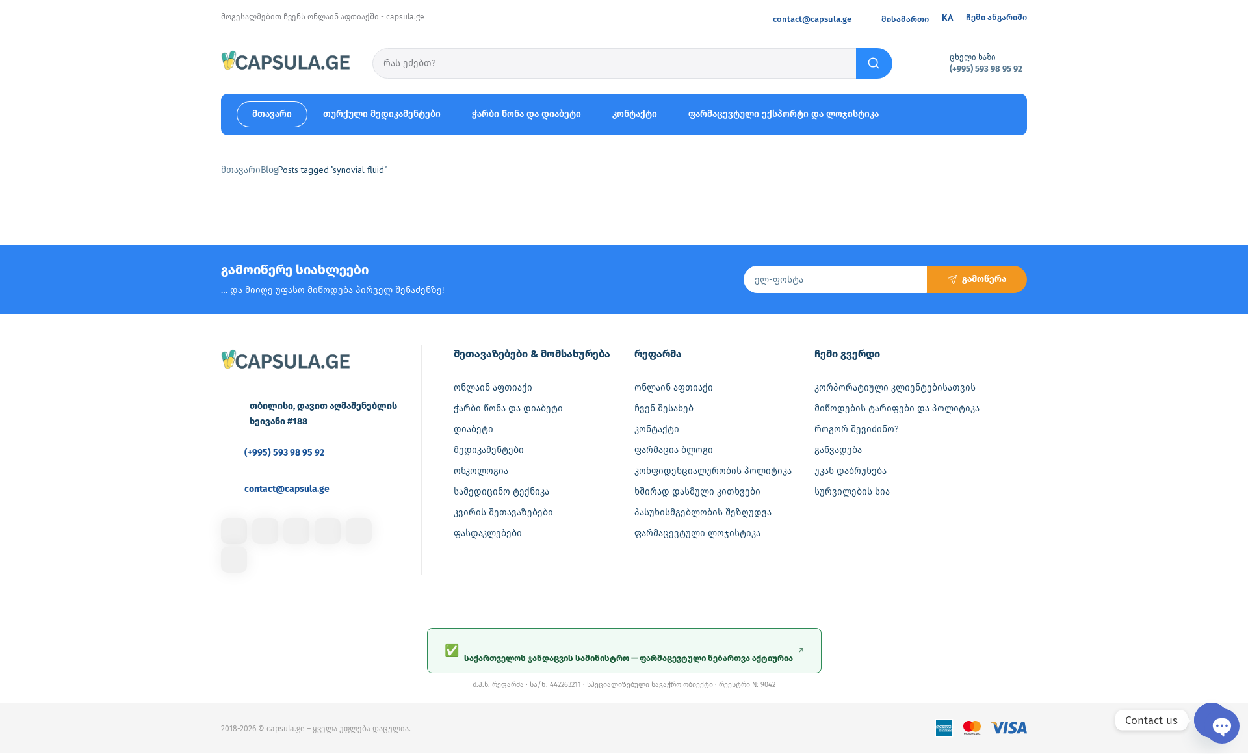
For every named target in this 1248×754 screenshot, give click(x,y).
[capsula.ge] (286, 62)
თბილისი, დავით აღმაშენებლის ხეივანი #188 (323, 413)
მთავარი (241, 170)
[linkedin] (296, 531)
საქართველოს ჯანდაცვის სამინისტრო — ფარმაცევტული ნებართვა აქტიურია (624, 653)
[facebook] (234, 531)
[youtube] (234, 560)
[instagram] (265, 531)
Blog (269, 170)
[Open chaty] (1211, 720)
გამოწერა (984, 279)
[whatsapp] (359, 531)
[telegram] (328, 531)
